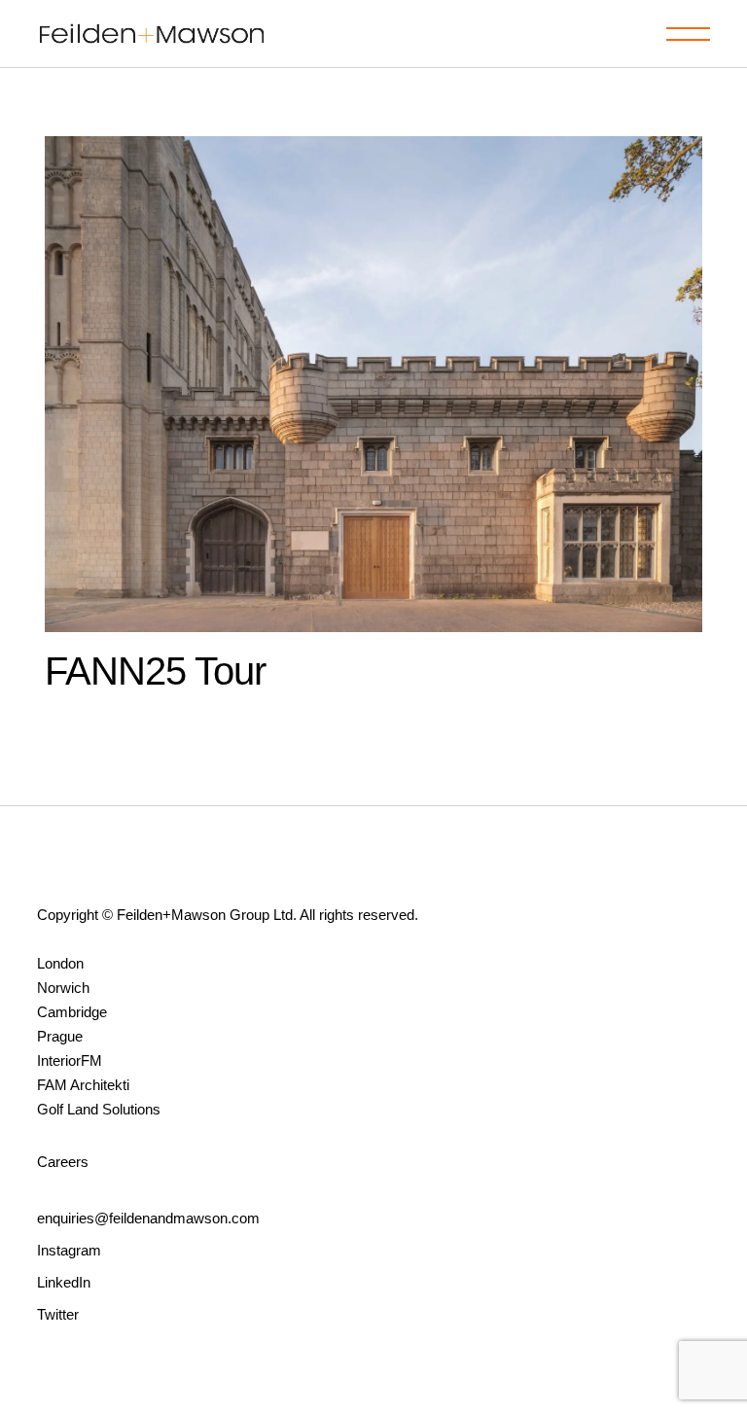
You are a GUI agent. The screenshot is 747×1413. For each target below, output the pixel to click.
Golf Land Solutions (98, 1109)
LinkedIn (63, 1282)
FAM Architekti (83, 1085)
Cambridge (72, 1012)
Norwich (63, 987)
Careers (63, 1161)
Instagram (69, 1250)
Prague (60, 1036)
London (60, 963)
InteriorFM (69, 1060)
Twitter (58, 1314)
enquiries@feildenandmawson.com (148, 1218)
